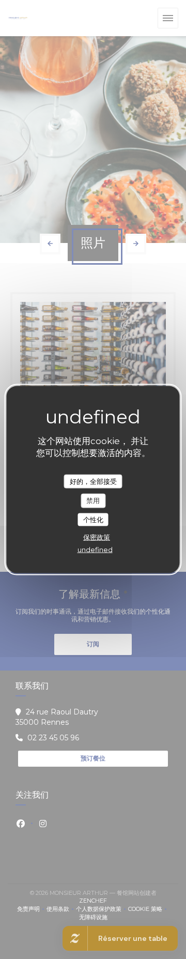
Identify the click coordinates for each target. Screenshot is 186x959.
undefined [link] (95, 549)
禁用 (93, 500)
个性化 (93, 519)
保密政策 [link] (96, 537)
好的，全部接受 (93, 481)
